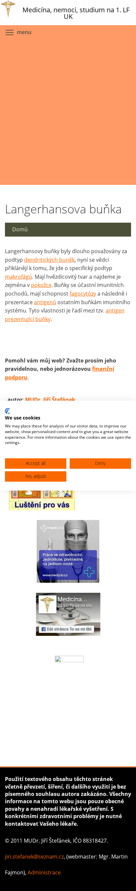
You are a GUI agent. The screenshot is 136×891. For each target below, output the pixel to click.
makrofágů (18, 276)
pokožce (41, 285)
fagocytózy (83, 293)
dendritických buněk (49, 259)
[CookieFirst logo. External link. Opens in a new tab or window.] (7, 411)
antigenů (45, 302)
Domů (20, 229)
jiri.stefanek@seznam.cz (34, 856)
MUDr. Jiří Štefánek (50, 399)
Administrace (44, 872)
